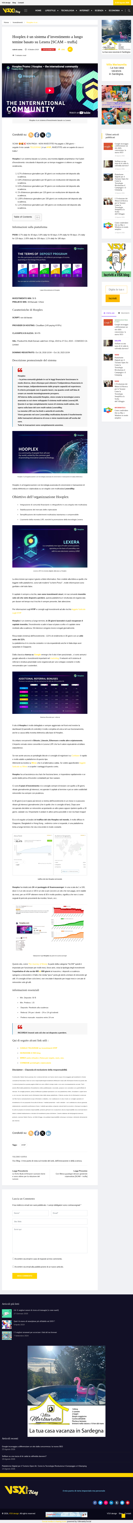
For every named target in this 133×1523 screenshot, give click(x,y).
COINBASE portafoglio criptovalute (35, 1063)
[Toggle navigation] (25, 10)
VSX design (6, 3)
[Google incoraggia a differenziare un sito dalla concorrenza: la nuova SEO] (108, 146)
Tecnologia (67, 10)
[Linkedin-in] (111, 1503)
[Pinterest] (128, 1503)
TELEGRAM (35, 147)
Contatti (21, 3)
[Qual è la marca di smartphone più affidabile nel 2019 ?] (7, 1324)
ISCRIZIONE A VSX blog (30, 1053)
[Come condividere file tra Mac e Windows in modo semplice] (108, 225)
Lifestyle (50, 10)
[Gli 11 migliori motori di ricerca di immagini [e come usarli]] (7, 1313)
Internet (84, 10)
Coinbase (76, 755)
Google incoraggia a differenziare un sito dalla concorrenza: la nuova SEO (32, 1446)
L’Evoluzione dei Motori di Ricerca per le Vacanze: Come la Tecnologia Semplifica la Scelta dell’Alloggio (121, 206)
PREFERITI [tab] (125, 313)
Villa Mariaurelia (116, 64)
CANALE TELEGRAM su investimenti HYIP (38, 1048)
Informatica (120, 408)
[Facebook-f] (95, 1503)
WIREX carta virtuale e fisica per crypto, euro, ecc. (42, 1058)
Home (38, 10)
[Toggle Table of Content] (36, 217)
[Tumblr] (117, 1503)
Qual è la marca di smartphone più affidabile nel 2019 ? (34, 1321)
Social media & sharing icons (54, 1521)
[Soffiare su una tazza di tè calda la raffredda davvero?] (108, 164)
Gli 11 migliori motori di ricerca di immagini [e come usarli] (36, 1310)
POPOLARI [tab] (110, 313)
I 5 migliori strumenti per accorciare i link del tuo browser (35, 1332)
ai (40, 971)
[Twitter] (100, 1503)
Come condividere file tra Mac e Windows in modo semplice (121, 226)
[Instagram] (106, 1503)
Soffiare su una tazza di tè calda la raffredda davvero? (122, 163)
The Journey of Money (38, 964)
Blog (14, 3)
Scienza (99, 10)
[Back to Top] (123, 1516)
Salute (118, 341)
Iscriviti (113, 298)
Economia (114, 10)
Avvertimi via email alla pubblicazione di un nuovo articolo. (39, 1267)
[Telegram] (122, 1503)
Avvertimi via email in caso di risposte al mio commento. (38, 1259)
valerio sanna (17, 50)
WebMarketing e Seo (121, 321)
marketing (54, 658)
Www (117, 355)
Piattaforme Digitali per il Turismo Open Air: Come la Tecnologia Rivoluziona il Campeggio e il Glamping (122, 182)
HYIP (23, 1145)
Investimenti (18, 22)
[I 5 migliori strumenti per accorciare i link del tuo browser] (7, 1335)
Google (37, 654)
